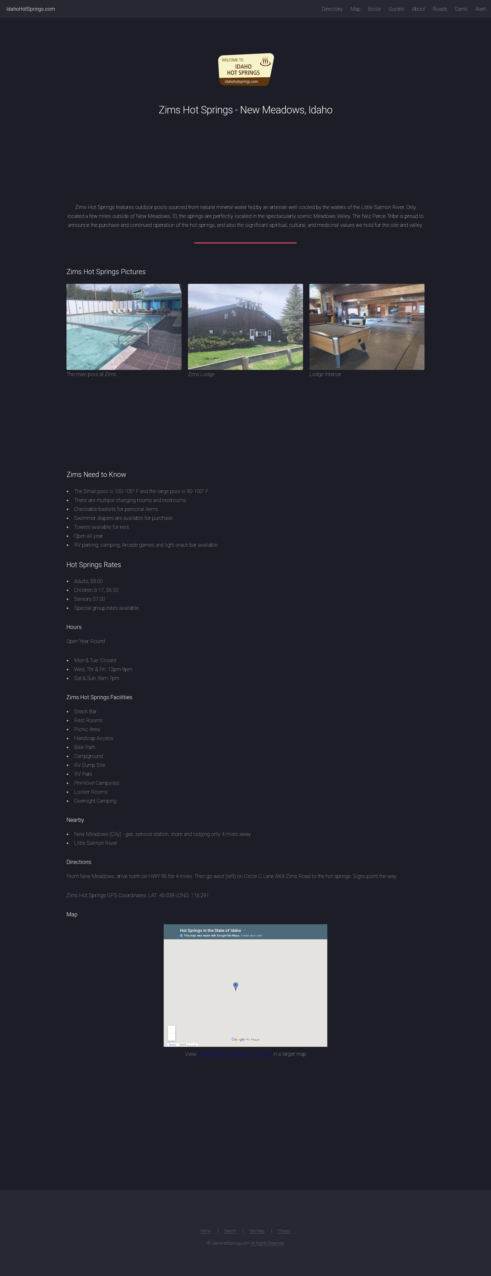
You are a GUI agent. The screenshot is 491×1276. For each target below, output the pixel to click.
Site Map (257, 1230)
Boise (374, 9)
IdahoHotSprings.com (30, 9)
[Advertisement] (245, 157)
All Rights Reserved (267, 1243)
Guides (396, 9)
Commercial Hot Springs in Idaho (234, 1054)
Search (230, 1230)
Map (355, 9)
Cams (461, 9)
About (418, 9)
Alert (480, 9)
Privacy (284, 1230)
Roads (440, 9)
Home (205, 1230)
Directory (332, 9)
